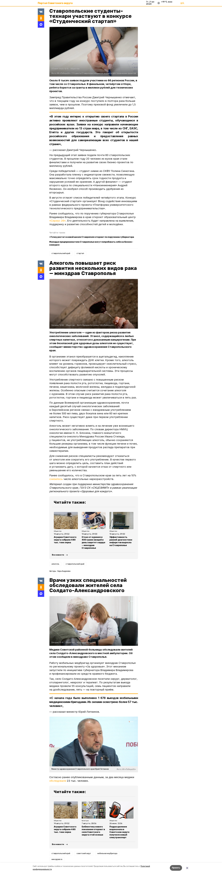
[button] (93, 52)
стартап (80, 253)
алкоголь (55, 564)
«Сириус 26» (57, 220)
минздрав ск (57, 859)
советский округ (84, 853)
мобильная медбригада (107, 853)
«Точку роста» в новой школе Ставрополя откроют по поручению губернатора (91, 237)
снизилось (56, 479)
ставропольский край (61, 253)
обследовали (57, 780)
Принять (176, 868)
